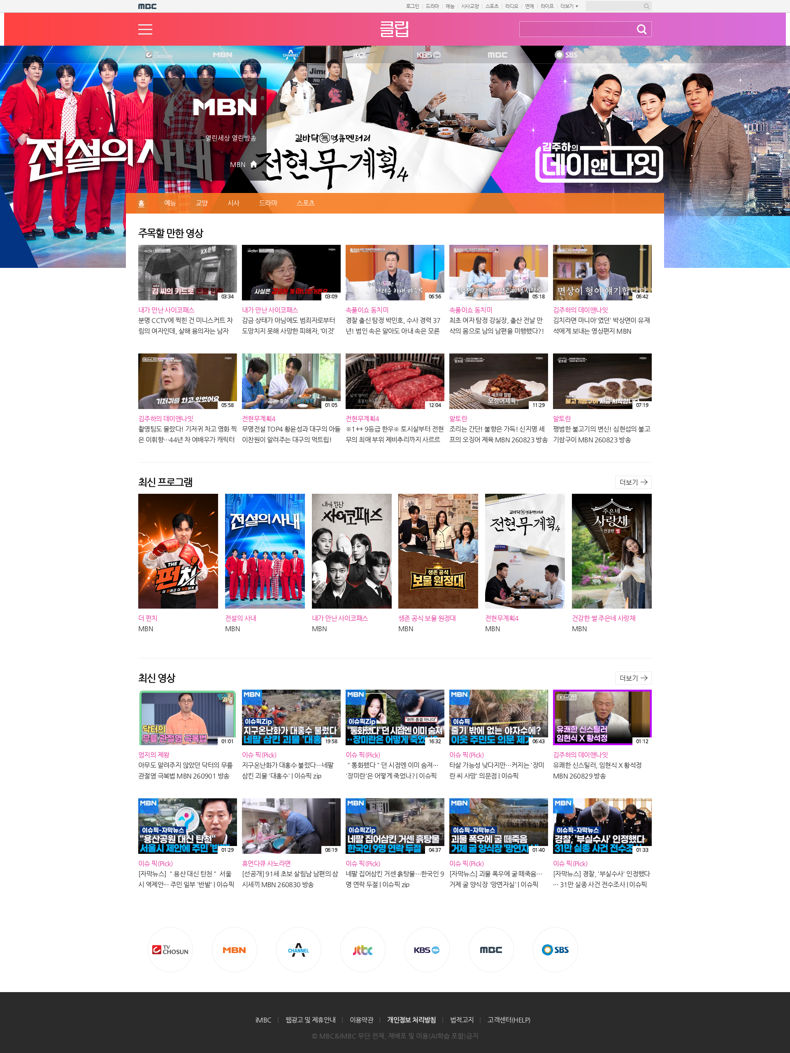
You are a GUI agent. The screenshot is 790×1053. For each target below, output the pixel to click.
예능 (450, 6)
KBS (428, 55)
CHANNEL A (291, 55)
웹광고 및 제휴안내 (311, 1020)
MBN (222, 55)
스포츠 (492, 6)
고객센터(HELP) (509, 1020)
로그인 (412, 6)
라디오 (511, 6)
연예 (529, 6)
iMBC (264, 1020)
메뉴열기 (145, 29)
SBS (565, 55)
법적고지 (462, 1020)
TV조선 (152, 55)
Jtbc (360, 55)
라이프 (547, 6)
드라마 (432, 6)
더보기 (629, 482)
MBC (495, 55)
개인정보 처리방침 (411, 1020)
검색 (642, 29)
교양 (202, 203)
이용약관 (362, 1020)
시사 (233, 203)
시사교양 (470, 6)
